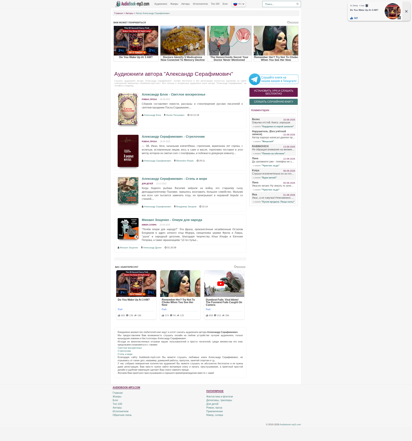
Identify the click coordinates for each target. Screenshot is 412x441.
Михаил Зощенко (129, 247)
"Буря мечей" (269, 177)
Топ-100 (117, 404)
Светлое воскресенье (130, 347)
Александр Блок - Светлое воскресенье (173, 94)
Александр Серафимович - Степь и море (174, 178)
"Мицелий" (267, 141)
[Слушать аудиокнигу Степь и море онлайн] (128, 190)
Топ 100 (215, 3)
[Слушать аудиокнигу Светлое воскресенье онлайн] (128, 109)
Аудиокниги (160, 3)
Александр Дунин (152, 247)
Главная (118, 392)
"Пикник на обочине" (273, 153)
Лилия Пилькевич (175, 115)
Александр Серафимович (157, 160)
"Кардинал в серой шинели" (277, 126)
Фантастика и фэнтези (219, 396)
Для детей (147, 184)
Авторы (185, 3)
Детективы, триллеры (219, 400)
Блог (225, 3)
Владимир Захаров (186, 206)
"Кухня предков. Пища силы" (278, 201)
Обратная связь (122, 415)
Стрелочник (124, 350)
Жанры (174, 3)
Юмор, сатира (149, 225)
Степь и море (125, 354)
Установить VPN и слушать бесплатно (273, 92)
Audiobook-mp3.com (290, 424)
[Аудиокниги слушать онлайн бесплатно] (132, 3)
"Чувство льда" (270, 165)
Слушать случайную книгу (273, 101)
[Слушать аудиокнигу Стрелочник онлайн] (128, 151)
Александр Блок (152, 115)
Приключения (214, 411)
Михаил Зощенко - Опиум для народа (172, 220)
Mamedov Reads (185, 160)
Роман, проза (149, 99)
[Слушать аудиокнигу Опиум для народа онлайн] (128, 228)
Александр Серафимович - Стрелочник (173, 136)
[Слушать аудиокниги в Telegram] (273, 79)
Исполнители (200, 3)
